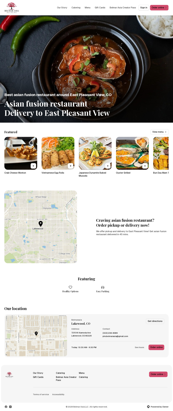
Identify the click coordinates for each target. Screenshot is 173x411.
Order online (156, 347)
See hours (139, 347)
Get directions (155, 321)
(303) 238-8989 (110, 333)
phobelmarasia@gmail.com (115, 336)
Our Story (62, 7)
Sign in (143, 7)
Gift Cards (100, 7)
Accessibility (58, 394)
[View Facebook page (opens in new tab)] (6, 406)
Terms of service (41, 394)
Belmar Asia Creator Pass (123, 7)
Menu (87, 7)
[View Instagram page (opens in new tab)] (10, 406)
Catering (76, 7)
